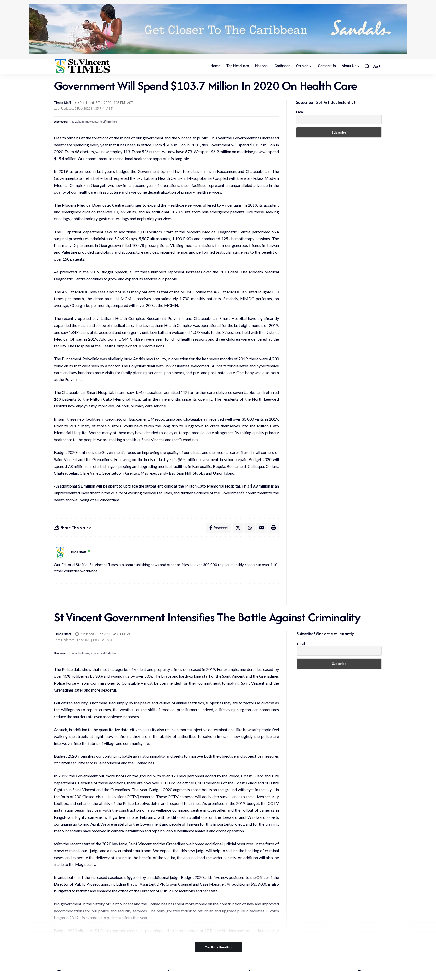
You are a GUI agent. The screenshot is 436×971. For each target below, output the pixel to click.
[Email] (261, 528)
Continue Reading (218, 947)
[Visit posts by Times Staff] (60, 552)
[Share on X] (238, 528)
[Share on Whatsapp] (249, 528)
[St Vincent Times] (83, 66)
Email (300, 112)
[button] (366, 66)
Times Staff (62, 103)
